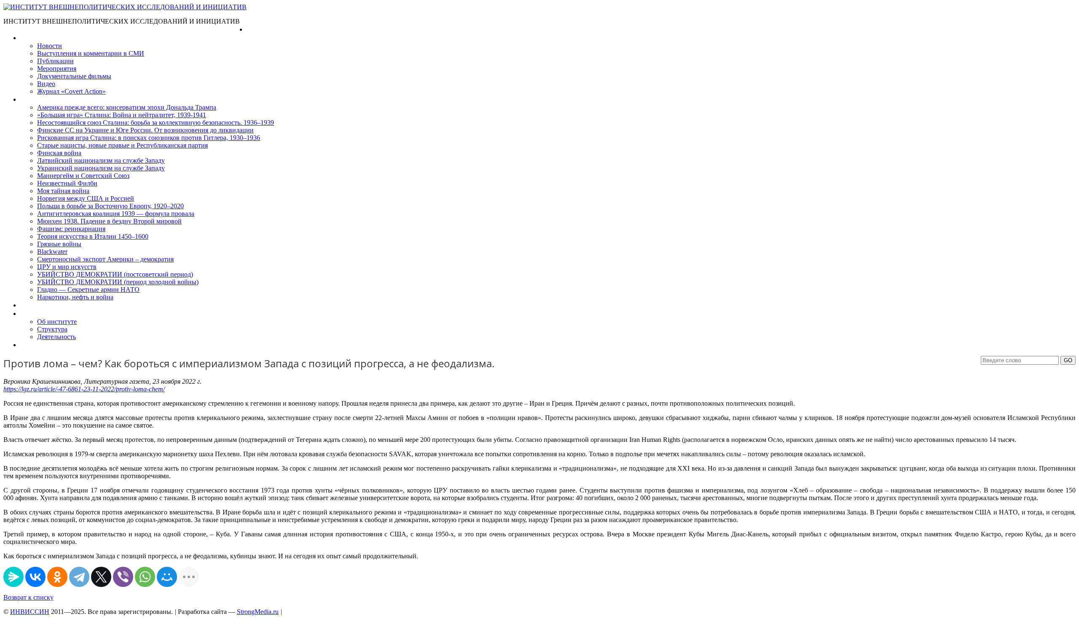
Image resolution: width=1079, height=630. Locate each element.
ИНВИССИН (29, 611)
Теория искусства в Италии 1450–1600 (92, 236)
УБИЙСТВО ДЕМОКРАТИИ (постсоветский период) (115, 274)
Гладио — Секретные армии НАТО (88, 289)
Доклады (33, 305)
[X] (101, 577)
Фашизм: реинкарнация (71, 228)
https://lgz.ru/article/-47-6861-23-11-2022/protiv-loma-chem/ (84, 389)
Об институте (57, 321)
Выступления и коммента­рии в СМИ (90, 53)
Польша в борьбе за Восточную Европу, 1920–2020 (110, 206)
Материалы (37, 38)
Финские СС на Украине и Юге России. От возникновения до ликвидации (145, 130)
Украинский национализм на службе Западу (101, 168)
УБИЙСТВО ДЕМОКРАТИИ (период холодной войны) (118, 281)
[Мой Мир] (167, 577)
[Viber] (123, 577)
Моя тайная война (63, 190)
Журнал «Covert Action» (71, 91)
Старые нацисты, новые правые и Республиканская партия (122, 145)
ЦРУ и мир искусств (67, 266)
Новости (49, 45)
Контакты (34, 345)
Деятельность (56, 336)
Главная (258, 29)
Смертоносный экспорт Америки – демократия (105, 259)
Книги (29, 99)
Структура (52, 329)
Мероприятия (56, 68)
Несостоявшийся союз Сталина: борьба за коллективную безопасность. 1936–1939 (155, 122)
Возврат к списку (28, 597)
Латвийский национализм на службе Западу (101, 160)
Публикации (55, 61)
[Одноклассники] (57, 577)
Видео (46, 83)
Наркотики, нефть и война (75, 297)
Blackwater (52, 251)
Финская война (59, 152)
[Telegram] (79, 577)
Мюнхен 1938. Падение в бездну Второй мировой (109, 221)
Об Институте (40, 314)
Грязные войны (59, 244)
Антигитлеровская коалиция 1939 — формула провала (115, 213)
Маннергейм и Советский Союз (83, 175)
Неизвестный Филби (67, 183)
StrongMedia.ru (258, 611)
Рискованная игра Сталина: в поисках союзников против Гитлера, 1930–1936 (148, 137)
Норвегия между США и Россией (85, 198)
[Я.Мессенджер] (13, 577)
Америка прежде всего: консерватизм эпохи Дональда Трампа (126, 107)
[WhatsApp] (145, 577)
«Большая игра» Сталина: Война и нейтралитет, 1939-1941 (121, 114)
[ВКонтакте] (35, 577)
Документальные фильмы (74, 76)
